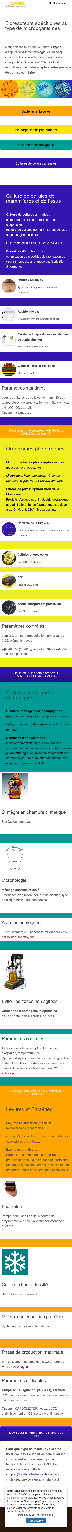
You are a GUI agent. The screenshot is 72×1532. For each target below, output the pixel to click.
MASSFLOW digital (15, 1366)
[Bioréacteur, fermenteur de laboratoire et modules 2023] (15, 4)
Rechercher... (61, 3)
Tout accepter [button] (36, 1520)
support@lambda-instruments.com (30, 1474)
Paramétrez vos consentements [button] (35, 1514)
